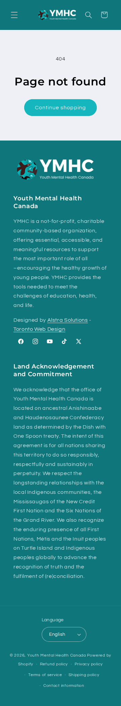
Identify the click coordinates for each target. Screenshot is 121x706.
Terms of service (45, 675)
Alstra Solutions (67, 320)
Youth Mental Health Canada (56, 655)
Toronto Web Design (39, 329)
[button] (14, 15)
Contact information (63, 686)
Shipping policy (84, 675)
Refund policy (54, 664)
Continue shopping (60, 107)
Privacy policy (89, 664)
